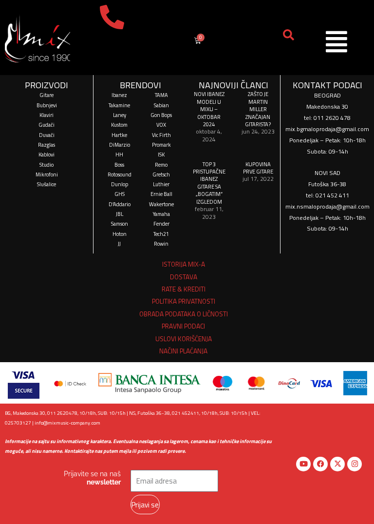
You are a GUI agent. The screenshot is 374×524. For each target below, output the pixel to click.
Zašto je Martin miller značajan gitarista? (258, 109)
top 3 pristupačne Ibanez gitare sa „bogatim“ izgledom (209, 183)
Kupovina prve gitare (258, 167)
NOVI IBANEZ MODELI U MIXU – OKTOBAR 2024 (209, 109)
